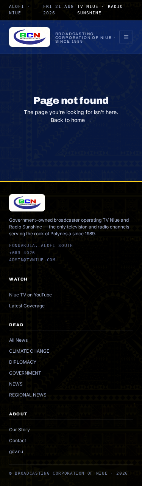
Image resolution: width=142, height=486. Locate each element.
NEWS (16, 384)
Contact (17, 440)
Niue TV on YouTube (30, 295)
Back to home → (71, 120)
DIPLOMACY (22, 362)
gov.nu (16, 451)
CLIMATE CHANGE (29, 351)
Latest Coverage (27, 306)
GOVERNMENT (25, 373)
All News (18, 340)
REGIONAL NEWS (28, 395)
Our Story (19, 429)
